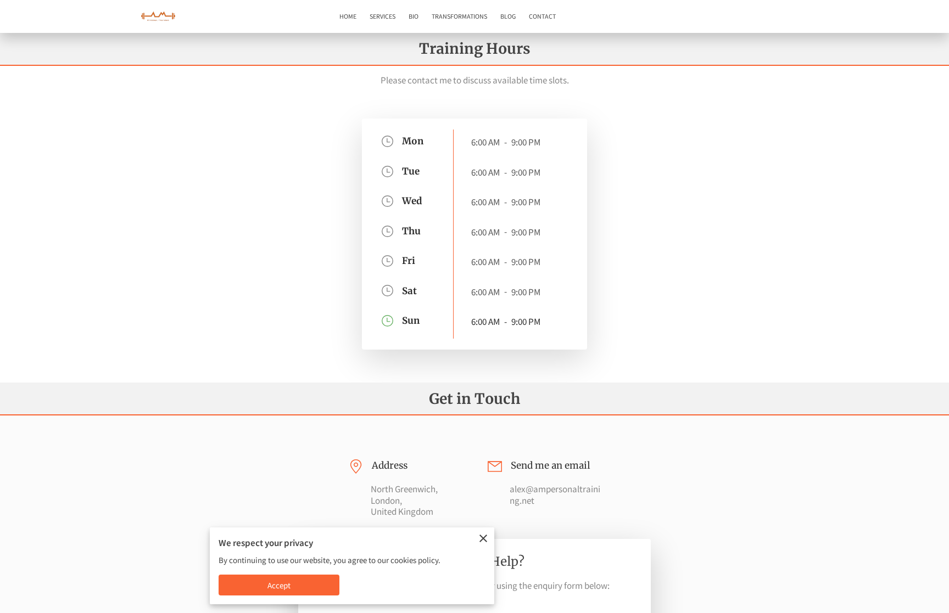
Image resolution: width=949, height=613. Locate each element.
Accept (279, 585)
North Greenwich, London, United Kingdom (404, 500)
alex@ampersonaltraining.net (555, 494)
